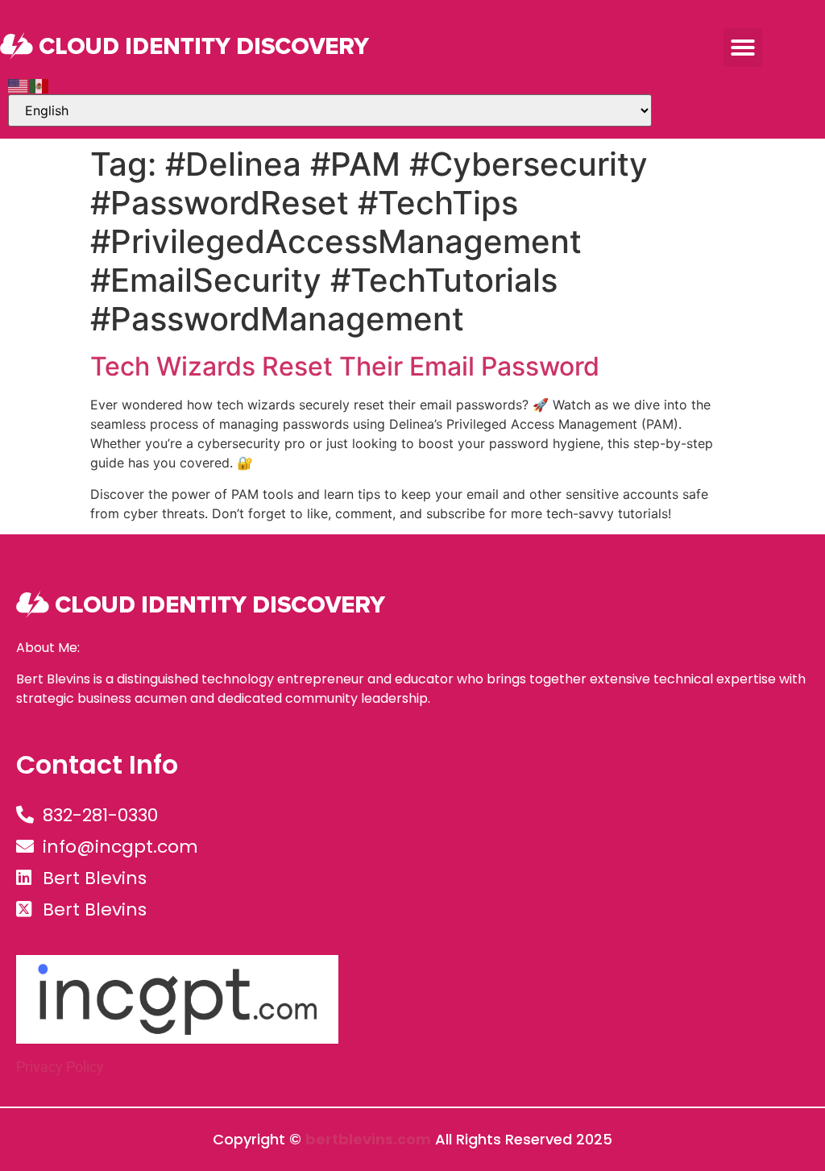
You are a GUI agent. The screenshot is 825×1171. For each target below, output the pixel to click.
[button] (742, 47)
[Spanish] (39, 85)
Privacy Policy (60, 1066)
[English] (18, 85)
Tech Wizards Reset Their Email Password (344, 366)
